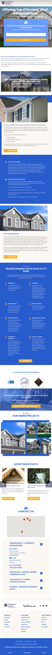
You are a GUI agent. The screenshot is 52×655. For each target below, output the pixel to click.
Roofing (7, 617)
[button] (30, 520)
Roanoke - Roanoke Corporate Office (23, 588)
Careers (43, 624)
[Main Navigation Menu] (48, 3)
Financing (24, 624)
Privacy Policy (19, 641)
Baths (6, 620)
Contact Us (24, 620)
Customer (24, 615)
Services (7, 615)
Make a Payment (26, 622)
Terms (34, 641)
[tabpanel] (26, 438)
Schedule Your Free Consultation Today (25, 406)
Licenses (23, 631)
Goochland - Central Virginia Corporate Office (23, 573)
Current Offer (25, 617)
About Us (44, 617)
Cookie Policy (28, 641)
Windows (7, 622)
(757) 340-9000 (16, 568)
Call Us (10, 652)
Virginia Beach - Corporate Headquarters (22, 544)
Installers (44, 627)
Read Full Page (8, 498)
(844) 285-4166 (31, 606)
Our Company (46, 615)
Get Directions (14, 555)
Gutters (6, 627)
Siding (6, 624)
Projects (44, 620)
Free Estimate (11, 150)
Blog (42, 622)
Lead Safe (24, 629)
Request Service (26, 627)
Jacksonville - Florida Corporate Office (20, 580)
